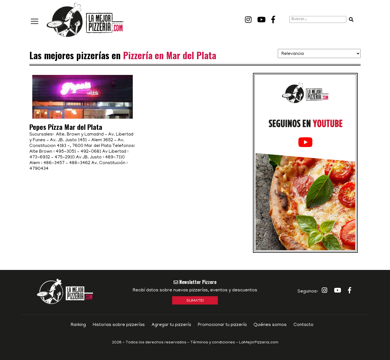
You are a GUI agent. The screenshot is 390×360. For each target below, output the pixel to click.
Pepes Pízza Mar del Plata (65, 127)
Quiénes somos (270, 325)
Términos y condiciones (212, 343)
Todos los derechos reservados (156, 343)
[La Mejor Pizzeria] (85, 20)
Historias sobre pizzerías (119, 325)
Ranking (78, 325)
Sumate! (195, 301)
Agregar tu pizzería (171, 325)
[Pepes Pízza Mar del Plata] (82, 112)
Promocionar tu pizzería (222, 325)
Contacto (303, 325)
